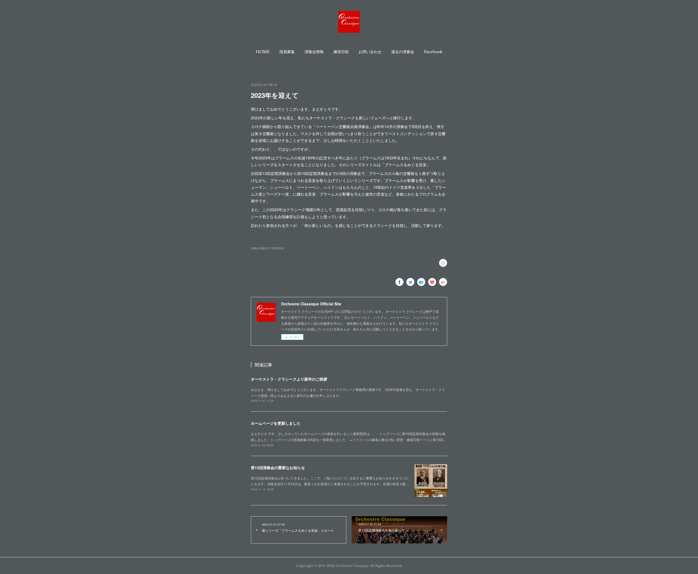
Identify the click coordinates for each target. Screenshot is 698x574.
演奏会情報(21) (260, 248)
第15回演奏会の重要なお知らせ (278, 467)
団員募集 (287, 51)
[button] (263, 52)
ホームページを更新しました (275, 423)
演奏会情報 (314, 51)
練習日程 (341, 51)
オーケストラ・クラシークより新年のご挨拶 (289, 379)
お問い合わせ (370, 51)
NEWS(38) (277, 248)
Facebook (433, 51)
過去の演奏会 (402, 51)
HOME (263, 51)
